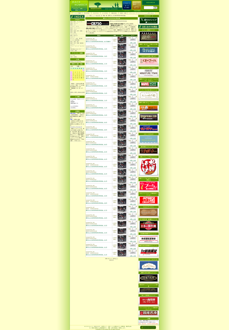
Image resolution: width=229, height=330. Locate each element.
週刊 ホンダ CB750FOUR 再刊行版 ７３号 (96, 93)
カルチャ (72, 44)
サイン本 (72, 55)
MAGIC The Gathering (75, 61)
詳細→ (81, 64)
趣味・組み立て (74, 35)
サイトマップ (141, 13)
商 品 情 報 (86, 13)
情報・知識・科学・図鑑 (76, 31)
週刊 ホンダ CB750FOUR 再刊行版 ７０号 (96, 115)
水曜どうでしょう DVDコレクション (148, 156)
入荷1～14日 (133, 42)
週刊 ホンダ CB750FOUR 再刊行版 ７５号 (96, 78)
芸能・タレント (74, 23)
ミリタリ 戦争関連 (74, 40)
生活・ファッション (75, 28)
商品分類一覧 (99, 15)
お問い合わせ (150, 13)
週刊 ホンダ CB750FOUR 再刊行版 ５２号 (96, 247)
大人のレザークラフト (148, 207)
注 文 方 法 (95, 13)
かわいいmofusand (148, 134)
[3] (113, 260)
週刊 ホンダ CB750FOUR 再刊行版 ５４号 (96, 232)
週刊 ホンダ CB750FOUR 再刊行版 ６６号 (96, 144)
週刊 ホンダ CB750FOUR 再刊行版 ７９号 (96, 49)
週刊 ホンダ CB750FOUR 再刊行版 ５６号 (96, 218)
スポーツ (72, 37)
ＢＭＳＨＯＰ (97, 326)
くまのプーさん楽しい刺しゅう (148, 56)
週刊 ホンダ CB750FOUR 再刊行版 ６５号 (96, 151)
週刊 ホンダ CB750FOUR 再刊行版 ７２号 (96, 100)
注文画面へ (73, 107)
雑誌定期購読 (137, 10)
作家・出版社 (73, 56)
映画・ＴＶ (73, 24)
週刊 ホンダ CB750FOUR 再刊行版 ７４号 (96, 85)
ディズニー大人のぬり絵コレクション (148, 90)
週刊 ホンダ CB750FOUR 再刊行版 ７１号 (96, 107)
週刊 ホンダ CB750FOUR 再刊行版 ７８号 (96, 56)
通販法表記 (114, 13)
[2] (111, 260)
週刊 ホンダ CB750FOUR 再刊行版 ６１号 (96, 181)
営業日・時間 (123, 13)
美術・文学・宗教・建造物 (76, 43)
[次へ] (116, 258)
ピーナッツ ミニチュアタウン (149, 67)
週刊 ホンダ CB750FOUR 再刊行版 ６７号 (96, 137)
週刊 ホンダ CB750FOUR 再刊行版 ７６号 (96, 71)
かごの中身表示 (74, 106)
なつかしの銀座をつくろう (148, 30)
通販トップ (92, 15)
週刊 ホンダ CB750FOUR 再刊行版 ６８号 (96, 129)
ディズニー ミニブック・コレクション (148, 259)
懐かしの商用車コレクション (149, 295)
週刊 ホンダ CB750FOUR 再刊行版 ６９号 (96, 122)
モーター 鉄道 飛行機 (76, 38)
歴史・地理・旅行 (74, 41)
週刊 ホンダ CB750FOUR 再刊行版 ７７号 (96, 63)
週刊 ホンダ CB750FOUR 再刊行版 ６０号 (96, 188)
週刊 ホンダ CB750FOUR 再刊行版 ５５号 (96, 225)
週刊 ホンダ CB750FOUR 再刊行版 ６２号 (96, 173)
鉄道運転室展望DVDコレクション (148, 233)
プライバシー (132, 13)
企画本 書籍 (73, 50)
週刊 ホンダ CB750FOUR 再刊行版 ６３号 (96, 166)
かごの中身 (105, 13)
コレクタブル (73, 34)
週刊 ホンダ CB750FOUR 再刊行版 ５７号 (96, 210)
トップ (86, 15)
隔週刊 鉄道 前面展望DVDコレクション (148, 245)
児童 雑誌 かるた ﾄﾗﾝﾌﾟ (75, 49)
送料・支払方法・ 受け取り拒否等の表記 (148, 323)
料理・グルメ (73, 29)
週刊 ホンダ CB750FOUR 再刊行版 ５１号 (96, 254)
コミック (127, 10)
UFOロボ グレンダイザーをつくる (148, 123)
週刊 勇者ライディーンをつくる (148, 146)
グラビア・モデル (74, 26)
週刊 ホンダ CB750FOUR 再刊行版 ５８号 (96, 203)
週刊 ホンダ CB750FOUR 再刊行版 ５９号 (96, 195)
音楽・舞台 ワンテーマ (76, 21)
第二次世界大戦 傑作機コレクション (148, 219)
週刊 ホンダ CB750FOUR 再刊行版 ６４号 (96, 159)
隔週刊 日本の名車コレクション (148, 272)
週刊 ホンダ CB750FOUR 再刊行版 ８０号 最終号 (98, 41)
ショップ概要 (77, 13)
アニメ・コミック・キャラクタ (77, 47)
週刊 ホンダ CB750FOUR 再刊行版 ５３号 (96, 240)
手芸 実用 (73, 32)
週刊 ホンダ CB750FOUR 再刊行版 (118, 21)
